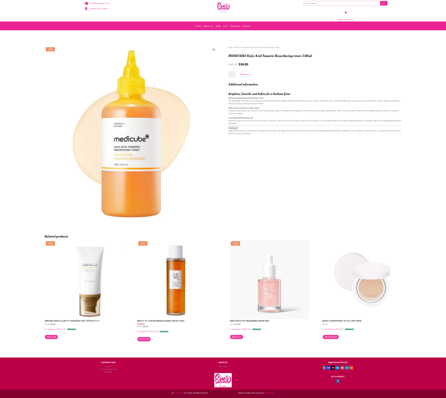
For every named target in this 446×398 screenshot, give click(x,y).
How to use (233, 128)
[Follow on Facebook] (338, 381)
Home (198, 26)
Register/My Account (345, 19)
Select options (331, 337)
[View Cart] (346, 13)
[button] (214, 50)
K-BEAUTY (237, 47)
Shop (218, 26)
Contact (246, 26)
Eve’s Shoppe (179, 393)
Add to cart (245, 74)
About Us (208, 26)
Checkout (235, 26)
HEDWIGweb (269, 393)
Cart (225, 26)
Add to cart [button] (51, 337)
